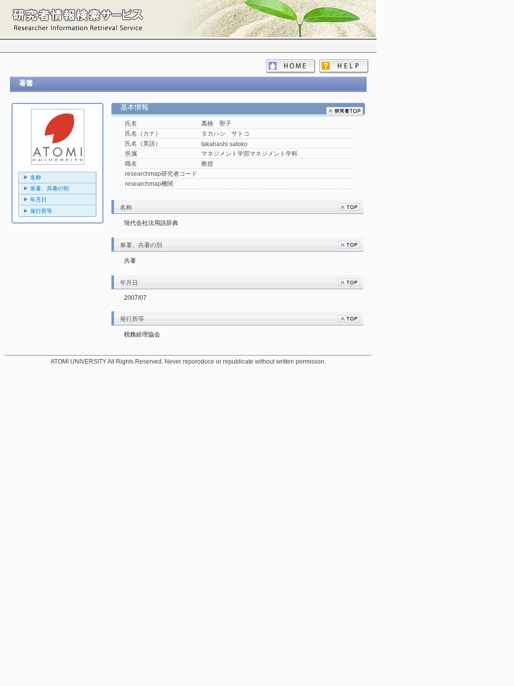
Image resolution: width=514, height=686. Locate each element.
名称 (35, 177)
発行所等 (41, 211)
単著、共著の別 (49, 188)
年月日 (38, 199)
